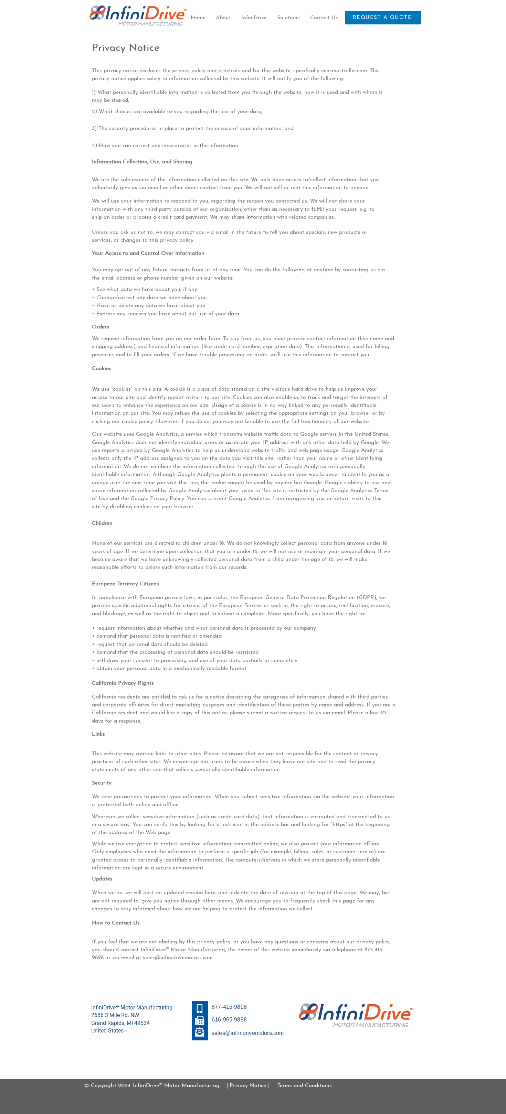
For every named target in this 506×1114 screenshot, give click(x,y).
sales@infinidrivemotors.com (178, 958)
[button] (254, 18)
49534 (142, 1023)
